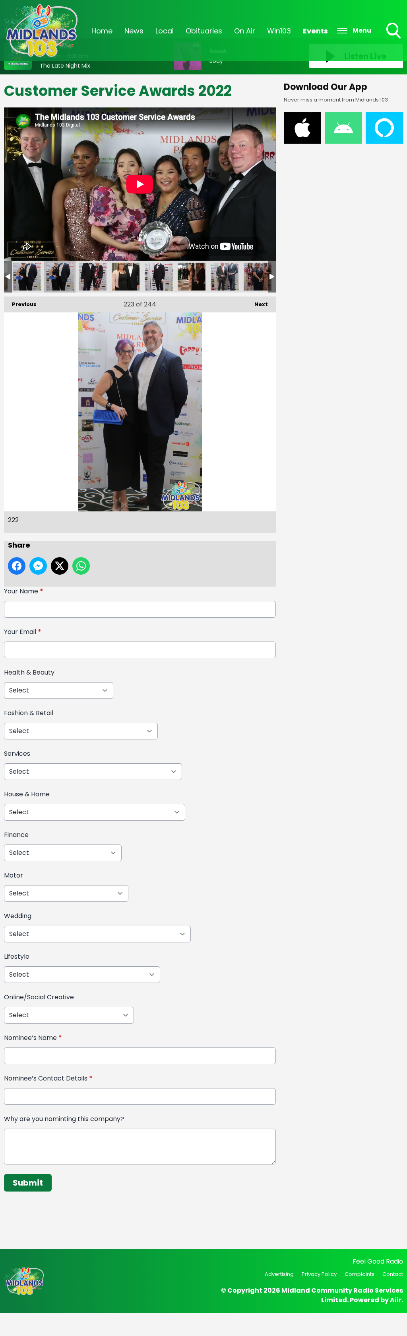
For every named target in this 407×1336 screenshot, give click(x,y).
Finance (16, 834)
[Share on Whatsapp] (81, 566)
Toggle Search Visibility (394, 39)
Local (164, 31)
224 (126, 277)
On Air (244, 31)
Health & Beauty (29, 672)
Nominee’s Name (33, 1037)
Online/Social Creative (39, 997)
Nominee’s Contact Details (48, 1078)
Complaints (359, 1274)
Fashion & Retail (28, 713)
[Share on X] (59, 566)
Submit (28, 1182)
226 (191, 277)
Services (17, 753)
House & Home (27, 794)
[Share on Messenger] (38, 566)
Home (101, 31)
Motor (13, 875)
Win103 (279, 31)
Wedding (17, 916)
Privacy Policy (319, 1274)
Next (257, 304)
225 (158, 277)
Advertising (279, 1274)
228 (257, 277)
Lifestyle (16, 956)
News (133, 31)
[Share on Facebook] (16, 566)
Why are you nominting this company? (64, 1118)
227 (224, 277)
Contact (392, 1274)
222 (60, 277)
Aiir (395, 1300)
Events (315, 31)
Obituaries (204, 31)
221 (27, 277)
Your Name (23, 591)
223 (93, 277)
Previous (20, 304)
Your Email (22, 631)
